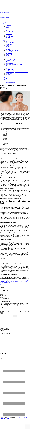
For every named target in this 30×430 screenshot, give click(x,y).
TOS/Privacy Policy (25, 417)
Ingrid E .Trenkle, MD (5, 12)
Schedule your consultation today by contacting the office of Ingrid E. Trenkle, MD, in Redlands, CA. (14, 281)
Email (3, 295)
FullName (4, 290)
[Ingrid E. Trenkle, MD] (15, 5)
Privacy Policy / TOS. (21, 307)
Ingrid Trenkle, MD (4, 418)
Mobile (4, 293)
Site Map (18, 417)
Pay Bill (2, 15)
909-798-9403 (3, 19)
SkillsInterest (5, 298)
